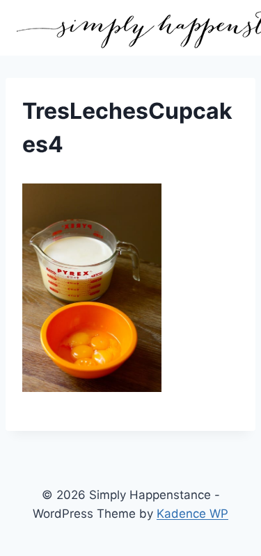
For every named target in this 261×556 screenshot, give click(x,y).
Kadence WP (192, 514)
